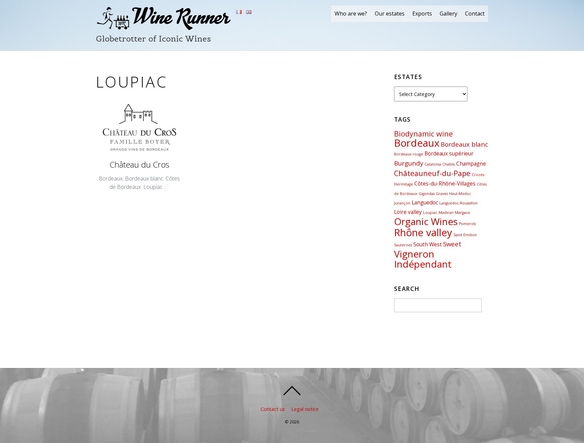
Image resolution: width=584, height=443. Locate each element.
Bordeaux (111, 178)
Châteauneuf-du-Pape (432, 173)
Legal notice (305, 409)
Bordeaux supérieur (448, 153)
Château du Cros (139, 164)
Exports (422, 13)
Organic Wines (426, 221)
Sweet (452, 244)
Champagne (471, 163)
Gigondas (427, 193)
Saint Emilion (465, 234)
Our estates (390, 13)
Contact (475, 13)
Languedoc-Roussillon (458, 203)
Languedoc (425, 202)
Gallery (448, 13)
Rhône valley (423, 232)
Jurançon (402, 203)
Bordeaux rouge (408, 154)
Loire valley (408, 212)
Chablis (448, 164)
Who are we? (351, 13)
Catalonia (432, 164)
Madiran (446, 212)
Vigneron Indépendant (423, 259)
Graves (442, 193)
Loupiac (153, 187)
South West (427, 244)
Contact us (273, 409)
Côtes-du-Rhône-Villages (445, 183)
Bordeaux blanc (144, 178)
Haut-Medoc (460, 193)
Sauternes (403, 245)
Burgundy (408, 163)
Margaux (462, 212)
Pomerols (467, 223)
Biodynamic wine (423, 134)
